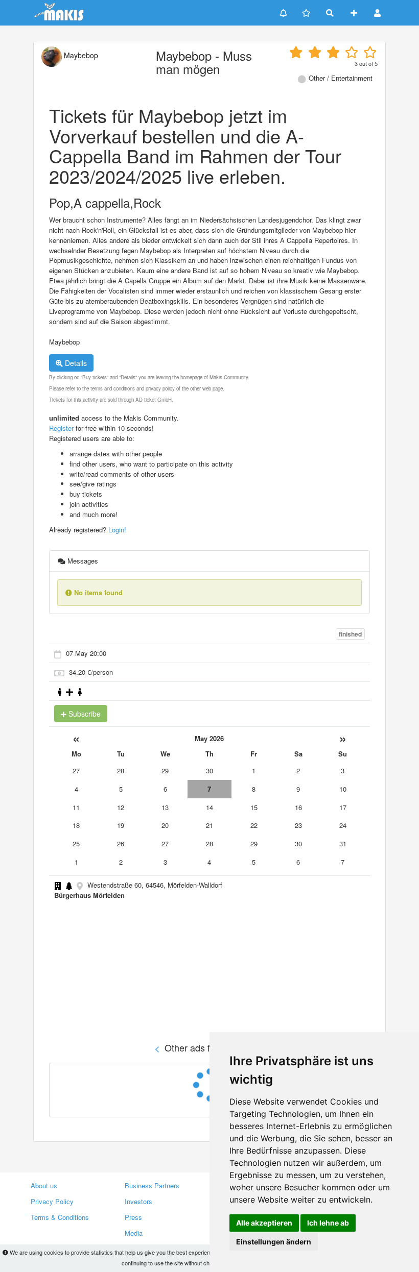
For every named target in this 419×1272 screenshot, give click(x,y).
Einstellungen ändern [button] (273, 1241)
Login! (117, 529)
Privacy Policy (52, 1201)
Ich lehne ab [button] (328, 1222)
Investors (138, 1201)
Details (75, 363)
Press (133, 1217)
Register (61, 428)
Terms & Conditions (60, 1217)
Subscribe (83, 713)
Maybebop (80, 55)
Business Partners (152, 1185)
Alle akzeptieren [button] (264, 1222)
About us (44, 1185)
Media (134, 1233)
